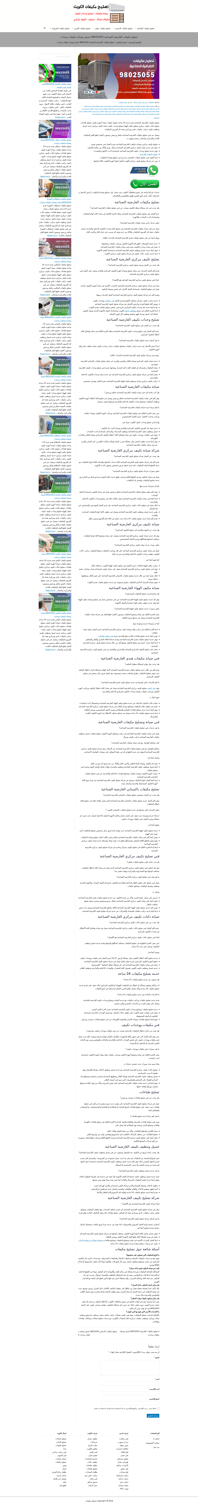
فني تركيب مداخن (59, 1452)
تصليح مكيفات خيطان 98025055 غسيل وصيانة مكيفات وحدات (55, 141)
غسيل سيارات (60, 1459)
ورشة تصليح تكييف (98, 114)
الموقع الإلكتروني (154, 1399)
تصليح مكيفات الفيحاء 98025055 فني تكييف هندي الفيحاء (56, 85)
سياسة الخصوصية (152, 1443)
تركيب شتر (124, 1482)
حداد (64, 1449)
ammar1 (151, 102)
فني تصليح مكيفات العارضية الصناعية (140, 111)
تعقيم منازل (92, 1455)
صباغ (64, 1469)
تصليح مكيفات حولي (102, 28)
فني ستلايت (123, 1439)
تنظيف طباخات (91, 1465)
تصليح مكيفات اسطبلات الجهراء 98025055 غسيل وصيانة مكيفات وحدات (55, 200)
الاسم (157, 1379)
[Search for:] (55, 56)
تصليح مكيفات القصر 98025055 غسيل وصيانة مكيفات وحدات (56, 614)
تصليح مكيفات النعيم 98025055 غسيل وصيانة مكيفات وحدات (56, 555)
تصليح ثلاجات (84, 1240)
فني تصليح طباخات (106, 636)
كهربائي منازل (123, 1462)
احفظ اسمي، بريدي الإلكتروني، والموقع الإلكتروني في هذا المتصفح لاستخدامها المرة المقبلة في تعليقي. (124, 1408)
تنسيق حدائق (92, 1482)
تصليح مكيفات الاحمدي (124, 28)
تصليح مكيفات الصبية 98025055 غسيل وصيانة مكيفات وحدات (56, 378)
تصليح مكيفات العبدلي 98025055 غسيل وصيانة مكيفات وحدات (55, 318)
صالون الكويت (92, 1449)
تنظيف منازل (92, 1439)
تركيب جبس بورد (90, 1475)
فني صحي (124, 1455)
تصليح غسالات (96, 1240)
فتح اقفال (124, 1452)
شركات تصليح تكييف (134, 109)
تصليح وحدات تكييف (105, 106)
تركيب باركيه (123, 1479)
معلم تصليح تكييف (109, 114)
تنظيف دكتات (92, 1462)
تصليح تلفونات (60, 1445)
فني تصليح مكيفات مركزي (103, 111)
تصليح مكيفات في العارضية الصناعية (123, 106)
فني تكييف (151, 688)
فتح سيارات (123, 1472)
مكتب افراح (92, 1445)
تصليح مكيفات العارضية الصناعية (144, 106)
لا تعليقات (156, 118)
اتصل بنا (156, 1439)
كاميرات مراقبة (122, 1465)
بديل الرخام (93, 1485)
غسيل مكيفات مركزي (91, 109)
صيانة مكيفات (123, 102)
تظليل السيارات (91, 1472)
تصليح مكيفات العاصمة (145, 28)
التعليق (156, 1357)
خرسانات (93, 1442)
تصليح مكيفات (60, 1462)
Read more (60, 117)
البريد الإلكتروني (154, 1389)
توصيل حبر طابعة (59, 1479)
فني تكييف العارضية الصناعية (124, 114)
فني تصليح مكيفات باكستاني (120, 111)
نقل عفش (124, 1469)
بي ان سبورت (123, 1442)
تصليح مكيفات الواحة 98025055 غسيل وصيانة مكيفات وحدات (56, 496)
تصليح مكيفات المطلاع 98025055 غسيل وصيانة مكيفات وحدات (55, 437)
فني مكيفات (109, 301)
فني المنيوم (62, 1455)
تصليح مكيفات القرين (82, 28)
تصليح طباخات (91, 1469)
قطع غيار (62, 1485)
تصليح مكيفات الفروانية (61, 28)
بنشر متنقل (124, 1445)
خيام (64, 1482)
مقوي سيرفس (122, 1459)
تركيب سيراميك (122, 1475)
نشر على (140, 102)
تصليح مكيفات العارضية (149, 154)
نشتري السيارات (91, 1459)
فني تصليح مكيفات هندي (141, 114)
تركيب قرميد (61, 1475)
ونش (64, 1465)
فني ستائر (93, 1479)
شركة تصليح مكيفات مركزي (107, 109)
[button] (136, 28)
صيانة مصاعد (123, 1485)
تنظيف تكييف (95, 106)
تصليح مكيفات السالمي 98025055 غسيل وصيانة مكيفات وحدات (55, 259)
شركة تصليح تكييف (122, 109)
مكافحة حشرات (122, 1449)
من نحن (156, 1447)
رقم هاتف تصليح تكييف (148, 109)
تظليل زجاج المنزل (59, 1472)
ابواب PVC (124, 1489)
